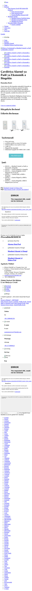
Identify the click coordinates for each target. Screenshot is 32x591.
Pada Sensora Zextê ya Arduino (9, 301)
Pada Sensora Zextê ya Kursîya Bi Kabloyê (16, 189)
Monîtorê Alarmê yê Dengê (17, 251)
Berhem (6, 7)
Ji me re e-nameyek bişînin (8, 105)
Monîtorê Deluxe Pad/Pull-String (20, 18)
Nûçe (5, 29)
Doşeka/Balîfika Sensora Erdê (19, 15)
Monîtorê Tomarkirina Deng (19, 20)
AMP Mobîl (15, 300)
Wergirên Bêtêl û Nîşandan (15, 23)
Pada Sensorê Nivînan (17, 11)
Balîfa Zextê (22, 301)
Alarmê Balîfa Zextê (19, 305)
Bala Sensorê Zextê (19, 303)
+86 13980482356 (9, 318)
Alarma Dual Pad (14, 244)
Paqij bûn (7, 31)
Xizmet (6, 26)
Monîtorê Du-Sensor (17, 21)
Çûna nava (7, 28)
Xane (5, 5)
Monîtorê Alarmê (12, 16)
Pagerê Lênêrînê (16, 24)
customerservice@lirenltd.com (12, 275)
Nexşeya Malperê (6, 300)
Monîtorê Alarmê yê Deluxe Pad (13, 188)
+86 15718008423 (9, 345)
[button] (16, 156)
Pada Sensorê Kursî (16, 13)
